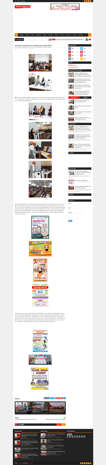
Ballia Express (73, 65)
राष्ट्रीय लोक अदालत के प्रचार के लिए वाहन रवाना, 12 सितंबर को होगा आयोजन (58, 39)
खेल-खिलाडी (38, 35)
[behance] (90, 1)
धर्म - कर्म (62, 35)
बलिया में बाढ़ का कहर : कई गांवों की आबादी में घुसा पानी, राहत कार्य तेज (40, 410)
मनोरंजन (44, 35)
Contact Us (23, 1)
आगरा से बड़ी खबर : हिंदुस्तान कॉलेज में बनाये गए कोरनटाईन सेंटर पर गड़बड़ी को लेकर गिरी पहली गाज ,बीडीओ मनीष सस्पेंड (29, 455)
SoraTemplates (20, 463)
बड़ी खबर (79, 39)
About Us (18, 1)
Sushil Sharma (30, 463)
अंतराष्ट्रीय (21, 35)
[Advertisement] (53, 22)
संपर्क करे (74, 35)
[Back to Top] (90, 463)
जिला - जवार (68, 35)
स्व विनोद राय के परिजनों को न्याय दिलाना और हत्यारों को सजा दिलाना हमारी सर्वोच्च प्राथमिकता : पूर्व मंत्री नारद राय (83, 86)
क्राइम (32, 35)
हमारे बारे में (81, 35)
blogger (63, 424)
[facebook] (85, 1)
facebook (58, 424)
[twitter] (86, 1)
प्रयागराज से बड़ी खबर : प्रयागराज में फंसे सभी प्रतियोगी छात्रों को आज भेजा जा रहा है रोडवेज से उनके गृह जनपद (29, 435)
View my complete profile (73, 67)
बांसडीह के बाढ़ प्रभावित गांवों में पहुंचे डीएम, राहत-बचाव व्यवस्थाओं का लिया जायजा (57, 410)
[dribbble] (85, 463)
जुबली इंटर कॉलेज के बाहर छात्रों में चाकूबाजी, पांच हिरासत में (83, 106)
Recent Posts (74, 97)
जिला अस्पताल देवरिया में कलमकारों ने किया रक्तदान (29, 448)
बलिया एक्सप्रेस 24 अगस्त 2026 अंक (81, 180)
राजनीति (56, 35)
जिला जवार (41, 39)
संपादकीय (50, 35)
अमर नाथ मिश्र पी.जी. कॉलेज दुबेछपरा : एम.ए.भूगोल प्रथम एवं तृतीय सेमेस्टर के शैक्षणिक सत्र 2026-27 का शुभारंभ (82, 172)
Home (15, 1)
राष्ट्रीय (27, 35)
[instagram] (88, 1)
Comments (85, 97)
